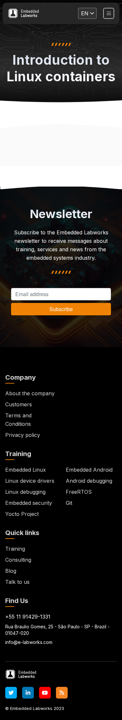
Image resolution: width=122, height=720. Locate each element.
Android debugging (89, 481)
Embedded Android (89, 469)
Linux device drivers (29, 481)
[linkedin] (28, 693)
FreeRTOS (79, 492)
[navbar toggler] (108, 13)
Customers (18, 404)
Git (69, 503)
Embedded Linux (25, 469)
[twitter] (11, 693)
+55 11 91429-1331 (27, 616)
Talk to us (17, 582)
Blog (10, 571)
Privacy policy (22, 435)
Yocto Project (22, 514)
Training (15, 548)
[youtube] (45, 693)
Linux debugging (25, 492)
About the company (30, 393)
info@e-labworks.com (28, 642)
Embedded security (28, 503)
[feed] (62, 693)
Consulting (18, 559)
